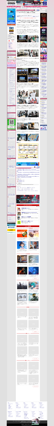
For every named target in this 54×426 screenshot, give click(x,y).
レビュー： (13, 57)
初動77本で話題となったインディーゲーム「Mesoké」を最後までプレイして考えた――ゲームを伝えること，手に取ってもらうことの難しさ (11, 185)
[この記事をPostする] (34, 10)
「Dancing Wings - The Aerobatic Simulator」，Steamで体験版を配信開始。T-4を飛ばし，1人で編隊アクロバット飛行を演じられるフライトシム (33, 264)
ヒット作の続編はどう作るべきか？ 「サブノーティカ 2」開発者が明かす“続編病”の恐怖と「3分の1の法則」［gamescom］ (33, 276)
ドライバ (10, 111)
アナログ (38, 6)
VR (28, 6)
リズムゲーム (41, 416)
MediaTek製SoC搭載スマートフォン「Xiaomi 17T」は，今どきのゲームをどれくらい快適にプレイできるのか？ (33, 344)
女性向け (25, 6)
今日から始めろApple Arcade (12, 88)
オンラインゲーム (10, 403)
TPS (18, 187)
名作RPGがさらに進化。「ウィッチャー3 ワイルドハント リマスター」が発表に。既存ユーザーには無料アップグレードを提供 (44, 70)
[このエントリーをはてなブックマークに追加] (38, 10)
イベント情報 (41, 413)
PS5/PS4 (16, 6)
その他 (40, 417)
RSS (7, 0)
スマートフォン (25, 411)
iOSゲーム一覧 (34, 7)
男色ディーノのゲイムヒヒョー (12, 77)
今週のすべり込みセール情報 (12, 81)
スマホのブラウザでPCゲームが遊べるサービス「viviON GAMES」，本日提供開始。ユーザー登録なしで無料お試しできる (22, 239)
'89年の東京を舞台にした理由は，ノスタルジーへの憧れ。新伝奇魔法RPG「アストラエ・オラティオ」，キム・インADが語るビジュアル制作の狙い (11, 195)
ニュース (33, 190)
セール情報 (19, 7)
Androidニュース (12, 7)
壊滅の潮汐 (42, 120)
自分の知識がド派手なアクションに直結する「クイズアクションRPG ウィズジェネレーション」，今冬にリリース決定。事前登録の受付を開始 (33, 239)
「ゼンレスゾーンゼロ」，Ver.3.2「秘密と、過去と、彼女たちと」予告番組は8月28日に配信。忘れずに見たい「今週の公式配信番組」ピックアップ (33, 318)
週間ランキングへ (45, 96)
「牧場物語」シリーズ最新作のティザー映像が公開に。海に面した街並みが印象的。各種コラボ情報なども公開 (44, 88)
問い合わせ (19, 0)
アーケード (40, 411)
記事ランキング (10, 408)
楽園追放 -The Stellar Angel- (44, 118)
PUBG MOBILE (11, 32)
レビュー (10, 45)
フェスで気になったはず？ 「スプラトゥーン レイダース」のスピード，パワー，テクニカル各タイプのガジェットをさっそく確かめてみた (11, 176)
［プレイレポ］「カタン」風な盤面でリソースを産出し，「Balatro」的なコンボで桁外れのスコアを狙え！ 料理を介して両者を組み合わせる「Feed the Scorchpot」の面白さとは (22, 344)
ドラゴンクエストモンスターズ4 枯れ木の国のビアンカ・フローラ (44, 108)
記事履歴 (42, 0)
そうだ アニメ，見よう (11, 85)
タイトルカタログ (10, 416)
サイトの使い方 (15, 0)
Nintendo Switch (10, 117)
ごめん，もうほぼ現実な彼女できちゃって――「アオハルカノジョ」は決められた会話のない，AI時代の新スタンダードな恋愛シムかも (22, 250)
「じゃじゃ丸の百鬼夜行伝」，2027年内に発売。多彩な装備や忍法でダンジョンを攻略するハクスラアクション (44, 91)
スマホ (22, 6)
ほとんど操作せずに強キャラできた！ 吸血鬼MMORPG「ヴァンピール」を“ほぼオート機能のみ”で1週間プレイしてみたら (11, 167)
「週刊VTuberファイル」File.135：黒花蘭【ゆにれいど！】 (21, 317)
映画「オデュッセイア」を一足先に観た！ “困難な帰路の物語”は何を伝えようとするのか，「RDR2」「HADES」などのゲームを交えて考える (11, 138)
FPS (20, 187)
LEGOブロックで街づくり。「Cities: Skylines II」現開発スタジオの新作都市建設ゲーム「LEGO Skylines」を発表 (44, 74)
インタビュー (27, 7)
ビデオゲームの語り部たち (12, 94)
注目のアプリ (23, 7)
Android (26, 190)
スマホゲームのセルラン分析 (12, 79)
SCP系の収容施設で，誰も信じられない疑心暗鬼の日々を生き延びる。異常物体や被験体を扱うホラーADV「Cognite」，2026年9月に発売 (22, 264)
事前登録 (16, 7)
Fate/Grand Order (43, 102)
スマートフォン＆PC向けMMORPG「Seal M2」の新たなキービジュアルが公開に (33, 249)
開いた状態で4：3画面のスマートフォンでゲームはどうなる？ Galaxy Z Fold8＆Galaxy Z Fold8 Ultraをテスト (33, 355)
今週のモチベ (10, 71)
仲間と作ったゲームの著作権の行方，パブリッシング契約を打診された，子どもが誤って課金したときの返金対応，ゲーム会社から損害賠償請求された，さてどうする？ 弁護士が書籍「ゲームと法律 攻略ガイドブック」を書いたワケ (22, 303)
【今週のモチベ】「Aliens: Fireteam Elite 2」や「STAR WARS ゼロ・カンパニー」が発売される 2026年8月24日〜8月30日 (22, 329)
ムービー (31, 7)
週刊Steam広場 (10, 82)
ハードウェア (31, 6)
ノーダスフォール (43, 122)
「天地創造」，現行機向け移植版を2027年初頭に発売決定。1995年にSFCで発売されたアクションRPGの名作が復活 (44, 81)
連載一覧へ (14, 104)
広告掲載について (10, 219)
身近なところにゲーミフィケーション (12, 100)
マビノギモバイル (43, 110)
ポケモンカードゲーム (43, 100)
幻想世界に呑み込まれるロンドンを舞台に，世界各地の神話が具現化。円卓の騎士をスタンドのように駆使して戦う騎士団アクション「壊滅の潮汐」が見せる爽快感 (22, 355)
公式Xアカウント (11, 0)
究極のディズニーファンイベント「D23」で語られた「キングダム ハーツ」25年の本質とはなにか (11, 213)
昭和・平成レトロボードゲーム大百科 (12, 91)
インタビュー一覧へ (36, 386)
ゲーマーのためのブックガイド (12, 87)
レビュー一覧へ (35, 358)
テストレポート (34, 413)
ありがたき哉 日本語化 (11, 98)
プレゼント (10, 108)
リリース (29, 190)
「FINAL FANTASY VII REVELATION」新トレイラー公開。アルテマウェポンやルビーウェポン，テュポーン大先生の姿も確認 (44, 64)
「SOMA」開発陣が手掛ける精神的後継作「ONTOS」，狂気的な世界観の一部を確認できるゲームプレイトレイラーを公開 (21, 276)
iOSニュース (8, 7)
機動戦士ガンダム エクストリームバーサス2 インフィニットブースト (43, 113)
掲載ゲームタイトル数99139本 (11, 4)
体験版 (9, 46)
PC (10, 6)
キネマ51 (10, 101)
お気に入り (39, 0)
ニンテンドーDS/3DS (18, 411)
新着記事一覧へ (35, 278)
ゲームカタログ (42, 418)
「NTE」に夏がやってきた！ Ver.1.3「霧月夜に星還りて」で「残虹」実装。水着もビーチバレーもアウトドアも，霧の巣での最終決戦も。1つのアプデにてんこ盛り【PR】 (33, 291)
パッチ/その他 (10, 48)
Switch (19, 6)
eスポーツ (37, 190)
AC (34, 6)
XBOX (13, 6)
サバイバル (33, 187)
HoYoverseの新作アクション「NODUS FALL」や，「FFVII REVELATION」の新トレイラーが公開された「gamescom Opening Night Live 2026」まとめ (43, 84)
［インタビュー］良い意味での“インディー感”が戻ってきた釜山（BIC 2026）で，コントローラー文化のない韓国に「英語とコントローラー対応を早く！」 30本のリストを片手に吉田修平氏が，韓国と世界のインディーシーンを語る (11, 204)
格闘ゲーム (41, 414)
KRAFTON (29, 187)
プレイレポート (26, 404)
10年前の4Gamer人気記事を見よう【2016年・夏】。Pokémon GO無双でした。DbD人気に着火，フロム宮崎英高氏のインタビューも (11, 147)
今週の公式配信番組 (11, 74)
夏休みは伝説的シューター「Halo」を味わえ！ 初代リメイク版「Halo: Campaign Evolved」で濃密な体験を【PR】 (33, 302)
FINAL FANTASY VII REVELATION (44, 104)
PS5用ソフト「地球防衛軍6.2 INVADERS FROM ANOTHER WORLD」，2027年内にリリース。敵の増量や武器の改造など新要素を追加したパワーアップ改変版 (44, 67)
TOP (8, 6)
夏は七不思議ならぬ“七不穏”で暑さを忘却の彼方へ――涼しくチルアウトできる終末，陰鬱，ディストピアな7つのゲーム (11, 156)
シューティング (24, 187)
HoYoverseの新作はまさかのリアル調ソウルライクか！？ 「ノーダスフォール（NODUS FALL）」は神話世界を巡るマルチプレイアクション (44, 77)
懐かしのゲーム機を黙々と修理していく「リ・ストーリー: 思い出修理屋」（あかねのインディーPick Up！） (33, 329)
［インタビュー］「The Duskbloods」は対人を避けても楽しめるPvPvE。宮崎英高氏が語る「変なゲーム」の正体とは (33, 384)
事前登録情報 (25, 414)
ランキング (45, 0)
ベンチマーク (33, 416)
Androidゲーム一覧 (39, 7)
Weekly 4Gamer (11, 70)
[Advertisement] (28, 395)
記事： (11, 57)
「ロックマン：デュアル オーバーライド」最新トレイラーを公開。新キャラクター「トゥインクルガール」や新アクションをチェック (44, 94)
